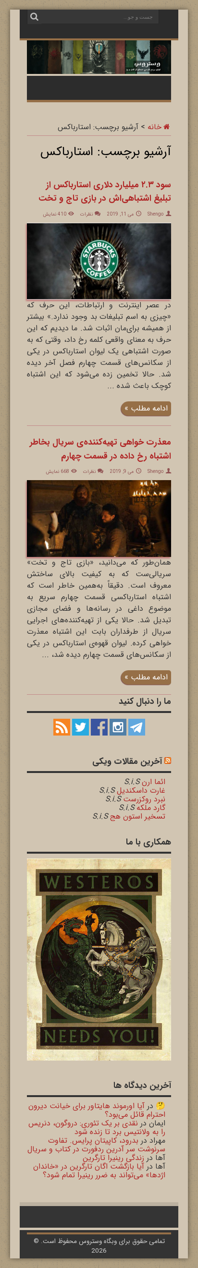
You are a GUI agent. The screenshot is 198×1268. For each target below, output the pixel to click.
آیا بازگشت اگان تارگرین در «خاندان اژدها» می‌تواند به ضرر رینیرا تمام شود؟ (99, 1170)
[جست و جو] (34, 17)
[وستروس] (99, 68)
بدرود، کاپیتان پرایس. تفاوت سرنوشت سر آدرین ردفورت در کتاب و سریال (96, 1145)
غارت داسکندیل (141, 791)
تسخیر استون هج (137, 816)
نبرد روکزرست (144, 799)
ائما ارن (153, 782)
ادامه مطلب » (146, 408)
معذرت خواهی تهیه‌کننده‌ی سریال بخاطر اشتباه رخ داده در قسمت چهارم (100, 449)
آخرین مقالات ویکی (127, 761)
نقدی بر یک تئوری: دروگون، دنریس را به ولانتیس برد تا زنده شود (96, 1127)
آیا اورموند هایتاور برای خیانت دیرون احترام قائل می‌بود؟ (96, 1110)
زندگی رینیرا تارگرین (113, 1158)
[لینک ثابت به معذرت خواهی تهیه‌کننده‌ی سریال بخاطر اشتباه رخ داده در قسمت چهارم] (99, 555)
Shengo (155, 214)
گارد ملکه (150, 808)
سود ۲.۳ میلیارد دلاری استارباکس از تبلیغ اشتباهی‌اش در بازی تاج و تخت (104, 191)
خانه (154, 127)
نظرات (86, 214)
